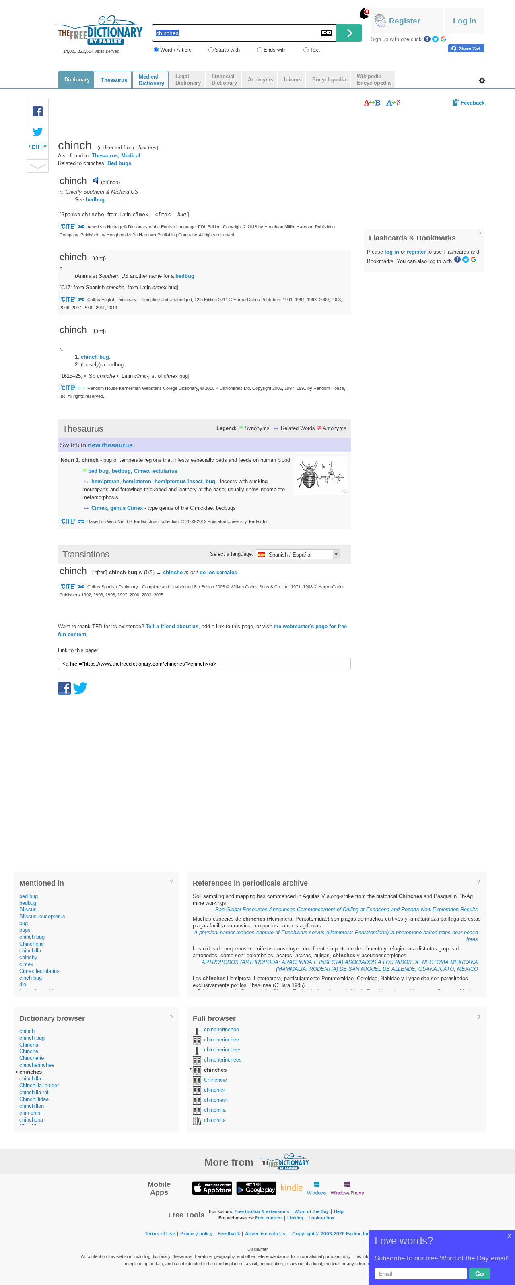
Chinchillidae (34, 1099)
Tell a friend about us (172, 626)
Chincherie (31, 944)
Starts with (227, 50)
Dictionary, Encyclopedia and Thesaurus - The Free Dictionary (99, 30)
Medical (130, 156)
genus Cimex (126, 508)
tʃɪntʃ (99, 258)
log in (392, 252)
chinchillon (31, 1106)
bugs (25, 930)
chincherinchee (36, 1065)
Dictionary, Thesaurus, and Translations (285, 1161)
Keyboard (326, 33)
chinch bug (32, 937)
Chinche (28, 1051)
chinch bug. (96, 357)
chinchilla (30, 951)
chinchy (28, 957)
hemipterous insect (178, 481)
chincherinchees (223, 1050)
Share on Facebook (466, 48)
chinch (27, 1031)
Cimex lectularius (155, 471)
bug (210, 481)
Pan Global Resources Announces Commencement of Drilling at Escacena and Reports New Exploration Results (346, 909)
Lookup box (321, 1217)
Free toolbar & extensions (262, 1211)
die (22, 984)
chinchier (214, 1090)
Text (315, 50)
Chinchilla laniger (39, 1085)
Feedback (472, 103)
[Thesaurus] (372, 102)
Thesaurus (105, 156)
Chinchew (215, 1080)
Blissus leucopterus (42, 916)
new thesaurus (110, 445)
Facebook (427, 39)
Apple (212, 1188)
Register (404, 21)
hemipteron (137, 481)
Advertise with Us (265, 1234)
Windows (316, 1188)
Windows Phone (347, 1188)
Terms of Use (160, 1234)
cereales (226, 572)
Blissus (28, 909)
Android (256, 1188)
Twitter (435, 39)
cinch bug (30, 978)
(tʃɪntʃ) (99, 331)
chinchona (31, 1120)
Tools (482, 80)
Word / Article (176, 50)
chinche (173, 572)
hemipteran (105, 481)
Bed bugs (119, 163)
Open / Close (38, 166)
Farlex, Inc (358, 1234)
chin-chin (29, 1113)
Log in (464, 21)
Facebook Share (38, 111)
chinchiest (216, 1100)
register (416, 252)
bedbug (95, 200)
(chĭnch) (110, 182)
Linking (295, 1217)
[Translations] (394, 102)
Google (443, 39)
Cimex (99, 508)
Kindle (291, 1188)
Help (339, 1211)
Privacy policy (196, 1234)
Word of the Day (312, 1211)
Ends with (275, 50)
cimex (26, 964)
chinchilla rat (34, 1092)
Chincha (28, 1045)
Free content (268, 1217)
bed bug (98, 471)
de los (207, 572)
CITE (37, 149)
